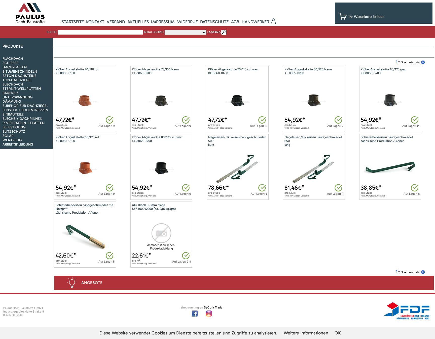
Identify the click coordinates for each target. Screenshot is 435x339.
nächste (414, 62)
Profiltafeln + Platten (24, 123)
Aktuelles (138, 21)
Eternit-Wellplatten (22, 89)
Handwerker (255, 21)
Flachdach (13, 58)
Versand (116, 21)
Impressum (163, 21)
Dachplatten (15, 67)
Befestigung (14, 127)
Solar (8, 136)
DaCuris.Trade (213, 307)
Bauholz (10, 93)
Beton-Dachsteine (20, 76)
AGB (235, 21)
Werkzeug (12, 140)
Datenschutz (214, 21)
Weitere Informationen (306, 333)
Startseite (73, 21)
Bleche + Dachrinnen (22, 119)
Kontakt (95, 21)
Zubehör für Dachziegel (25, 106)
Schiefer (11, 63)
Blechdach (13, 84)
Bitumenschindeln (20, 71)
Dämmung (12, 101)
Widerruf (187, 21)
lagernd (214, 32)
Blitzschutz (14, 131)
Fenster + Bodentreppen (25, 110)
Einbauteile (13, 114)
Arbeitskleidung (18, 144)
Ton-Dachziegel (17, 80)
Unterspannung (17, 97)
